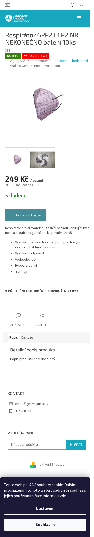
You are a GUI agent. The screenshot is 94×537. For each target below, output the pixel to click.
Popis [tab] (13, 337)
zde (63, 496)
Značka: (34, 65)
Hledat (76, 444)
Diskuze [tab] (27, 337)
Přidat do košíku (28, 215)
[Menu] (79, 17)
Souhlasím (45, 524)
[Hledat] (72, 5)
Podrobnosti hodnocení (70, 61)
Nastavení (45, 508)
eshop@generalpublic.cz (31, 403)
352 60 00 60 (23, 411)
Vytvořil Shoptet (52, 464)
